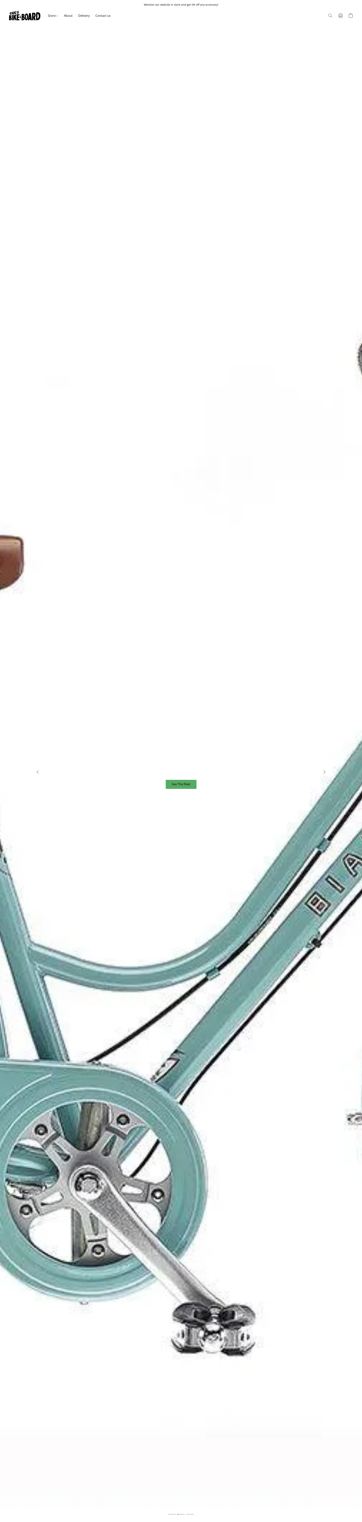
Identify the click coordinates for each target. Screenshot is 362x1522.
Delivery (84, 16)
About (68, 16)
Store (52, 16)
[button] (24, 15)
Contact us (103, 16)
